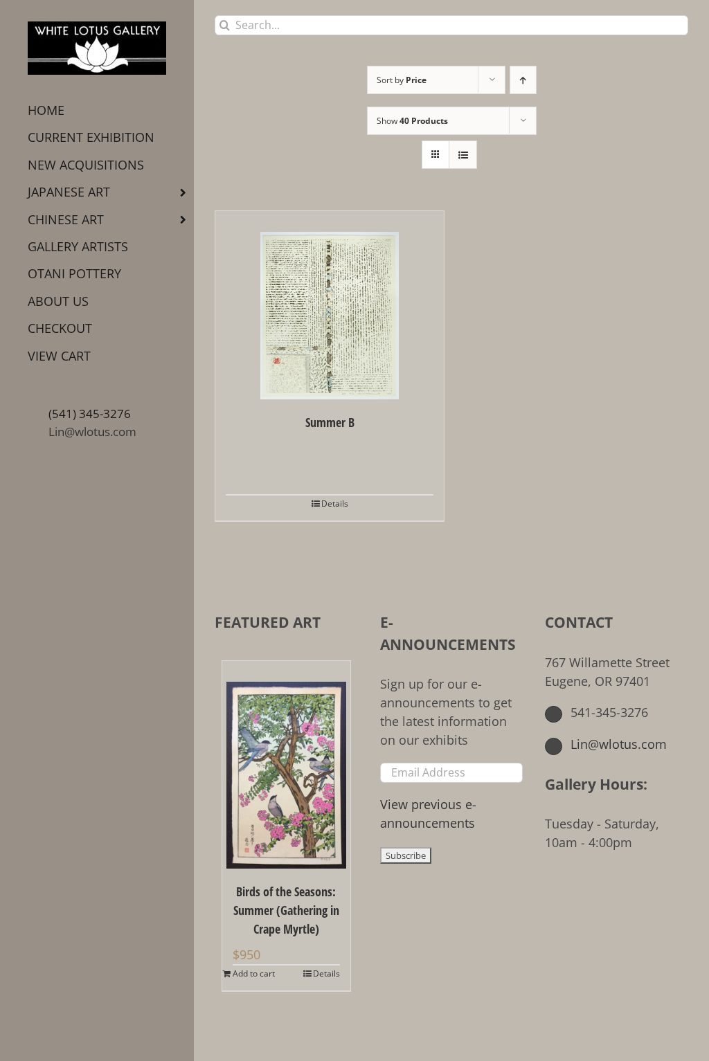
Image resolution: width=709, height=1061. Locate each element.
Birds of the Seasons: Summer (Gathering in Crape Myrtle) (286, 910)
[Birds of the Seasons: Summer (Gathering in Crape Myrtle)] (286, 765)
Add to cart (254, 973)
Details (334, 503)
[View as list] (462, 154)
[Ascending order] (523, 80)
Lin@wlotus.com (92, 431)
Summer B (329, 422)
